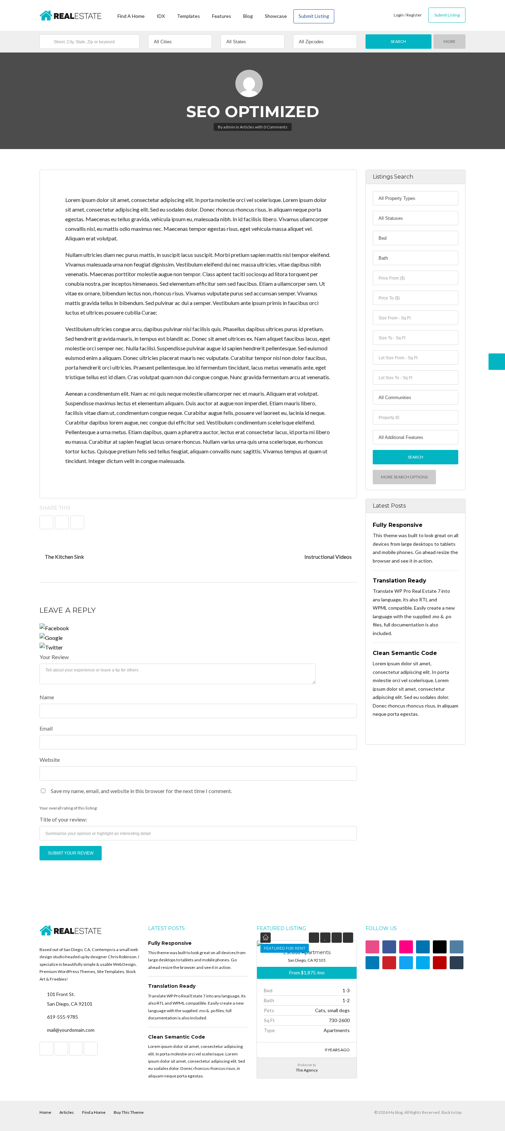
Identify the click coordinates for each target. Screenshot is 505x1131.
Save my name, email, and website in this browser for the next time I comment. (141, 791)
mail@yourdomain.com (70, 1030)
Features (221, 16)
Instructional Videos (328, 556)
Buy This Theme (129, 1112)
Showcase (276, 16)
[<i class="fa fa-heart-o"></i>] (325, 937)
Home (45, 1112)
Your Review (54, 657)
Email (46, 728)
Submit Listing (314, 16)
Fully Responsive (398, 525)
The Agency (307, 1070)
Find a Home (93, 1112)
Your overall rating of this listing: (69, 808)
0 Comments (275, 126)
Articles (247, 126)
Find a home (131, 16)
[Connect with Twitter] (198, 647)
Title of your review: (63, 819)
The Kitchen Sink (64, 556)
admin (229, 126)
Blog (248, 16)
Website (50, 759)
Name (47, 697)
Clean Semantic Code (405, 653)
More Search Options (404, 476)
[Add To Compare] (336, 937)
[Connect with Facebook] (198, 628)
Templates (188, 16)
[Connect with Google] (198, 638)
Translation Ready (399, 580)
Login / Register (408, 15)
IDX (161, 16)
